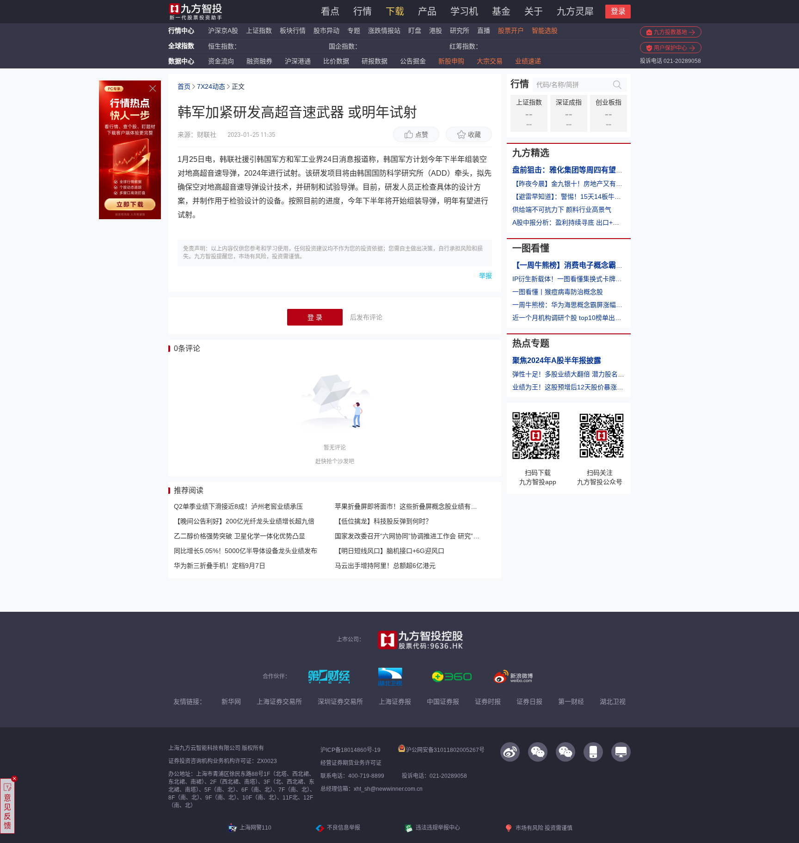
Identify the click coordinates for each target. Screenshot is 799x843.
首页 (184, 86)
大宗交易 (490, 61)
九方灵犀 (575, 11)
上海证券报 (395, 701)
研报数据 (374, 61)
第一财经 (571, 701)
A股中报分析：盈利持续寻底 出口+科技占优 (575, 222)
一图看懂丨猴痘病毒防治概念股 (557, 291)
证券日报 (529, 701)
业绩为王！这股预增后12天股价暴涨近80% (574, 387)
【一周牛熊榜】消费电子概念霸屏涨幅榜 (578, 265)
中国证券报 (443, 701)
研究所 (459, 30)
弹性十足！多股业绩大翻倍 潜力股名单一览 (574, 374)
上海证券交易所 (279, 701)
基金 (501, 11)
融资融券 (259, 61)
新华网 (231, 701)
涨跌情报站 (384, 30)
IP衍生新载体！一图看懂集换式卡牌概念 (570, 279)
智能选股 (545, 30)
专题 (354, 30)
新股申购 (451, 61)
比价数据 (336, 61)
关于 (533, 11)
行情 (362, 11)
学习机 (464, 11)
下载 (395, 11)
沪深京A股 (223, 30)
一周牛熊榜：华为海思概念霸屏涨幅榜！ (570, 304)
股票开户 (511, 30)
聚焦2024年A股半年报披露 (556, 360)
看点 (330, 11)
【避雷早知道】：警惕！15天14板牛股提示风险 (579, 196)
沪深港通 (298, 61)
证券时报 (488, 701)
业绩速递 (528, 61)
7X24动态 (211, 86)
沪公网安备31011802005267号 (445, 750)
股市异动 (326, 30)
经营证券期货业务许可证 (350, 763)
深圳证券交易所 (340, 701)
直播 (483, 30)
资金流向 (221, 61)
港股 (435, 30)
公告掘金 (413, 61)
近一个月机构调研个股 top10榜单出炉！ (570, 317)
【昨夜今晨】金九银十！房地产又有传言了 (573, 183)
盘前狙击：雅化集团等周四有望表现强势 (578, 170)
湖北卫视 (613, 701)
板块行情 (293, 30)
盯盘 (414, 30)
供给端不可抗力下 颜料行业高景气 (561, 209)
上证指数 (259, 30)
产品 (427, 11)
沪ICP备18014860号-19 (350, 750)
